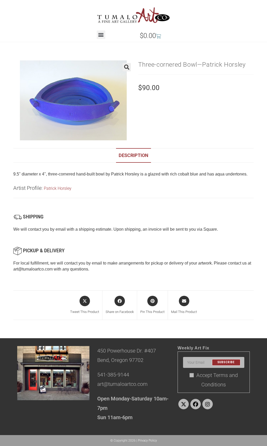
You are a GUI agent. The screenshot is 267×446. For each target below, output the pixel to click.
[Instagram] (207, 404)
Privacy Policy (147, 440)
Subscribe (226, 362)
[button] (101, 34)
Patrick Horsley (57, 188)
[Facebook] (195, 404)
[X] (183, 404)
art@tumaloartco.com (33, 269)
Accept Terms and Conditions (217, 380)
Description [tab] (133, 155)
